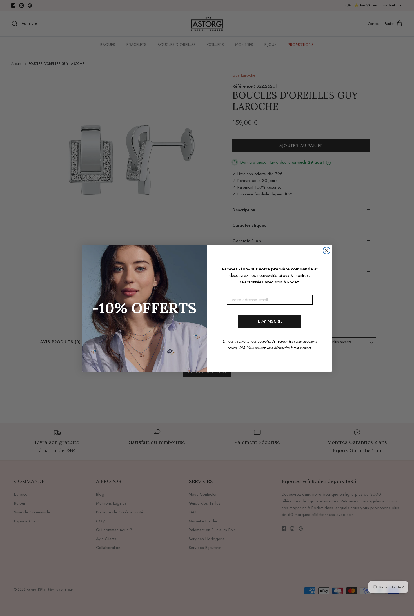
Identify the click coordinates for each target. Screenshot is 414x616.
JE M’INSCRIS (270, 321)
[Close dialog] (326, 250)
